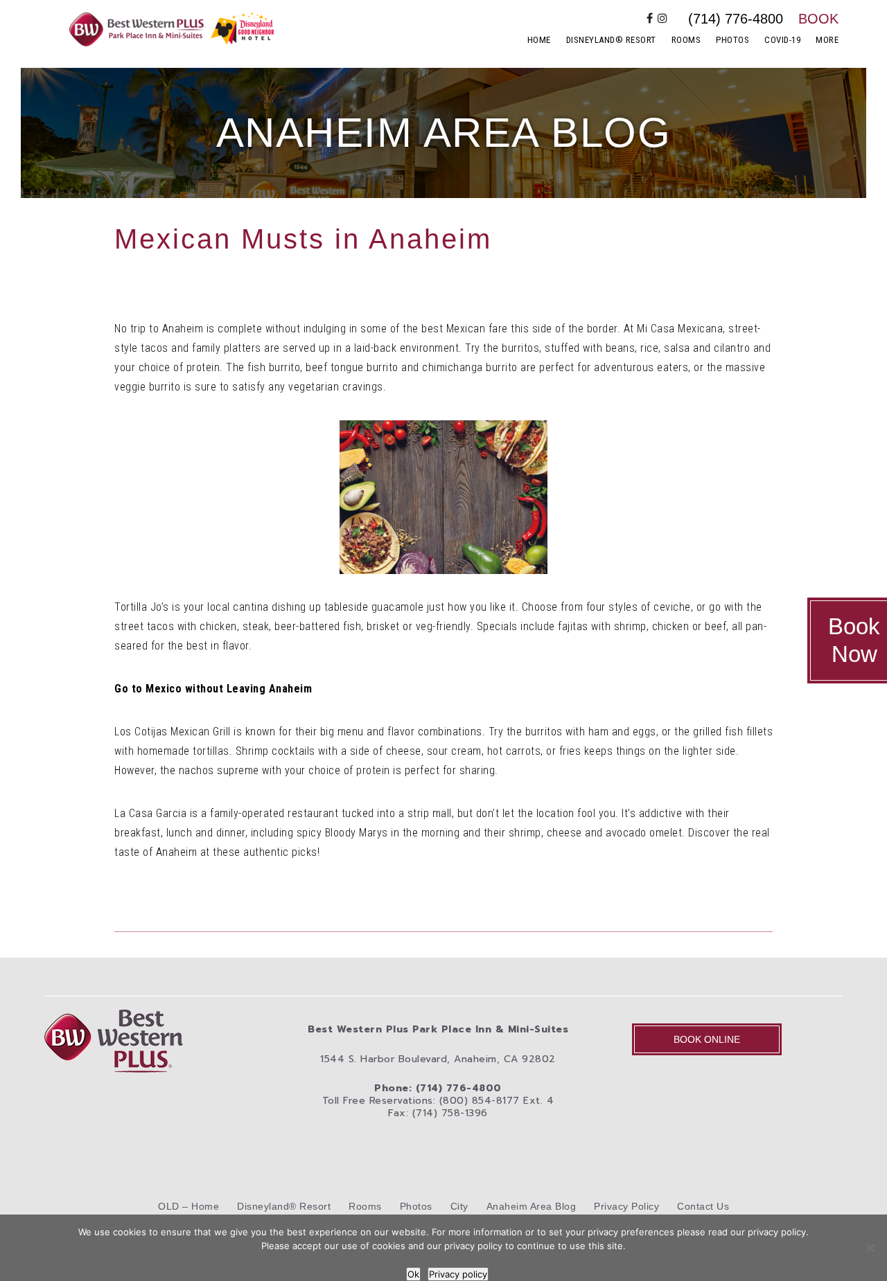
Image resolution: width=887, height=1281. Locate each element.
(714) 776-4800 (735, 18)
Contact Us (703, 1206)
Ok (413, 1274)
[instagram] (663, 19)
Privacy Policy (626, 1206)
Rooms (686, 40)
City (459, 1206)
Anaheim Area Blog (531, 1206)
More (827, 40)
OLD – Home (188, 1206)
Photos (732, 40)
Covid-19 (782, 40)
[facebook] (650, 19)
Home (539, 40)
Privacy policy (458, 1274)
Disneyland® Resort (611, 40)
